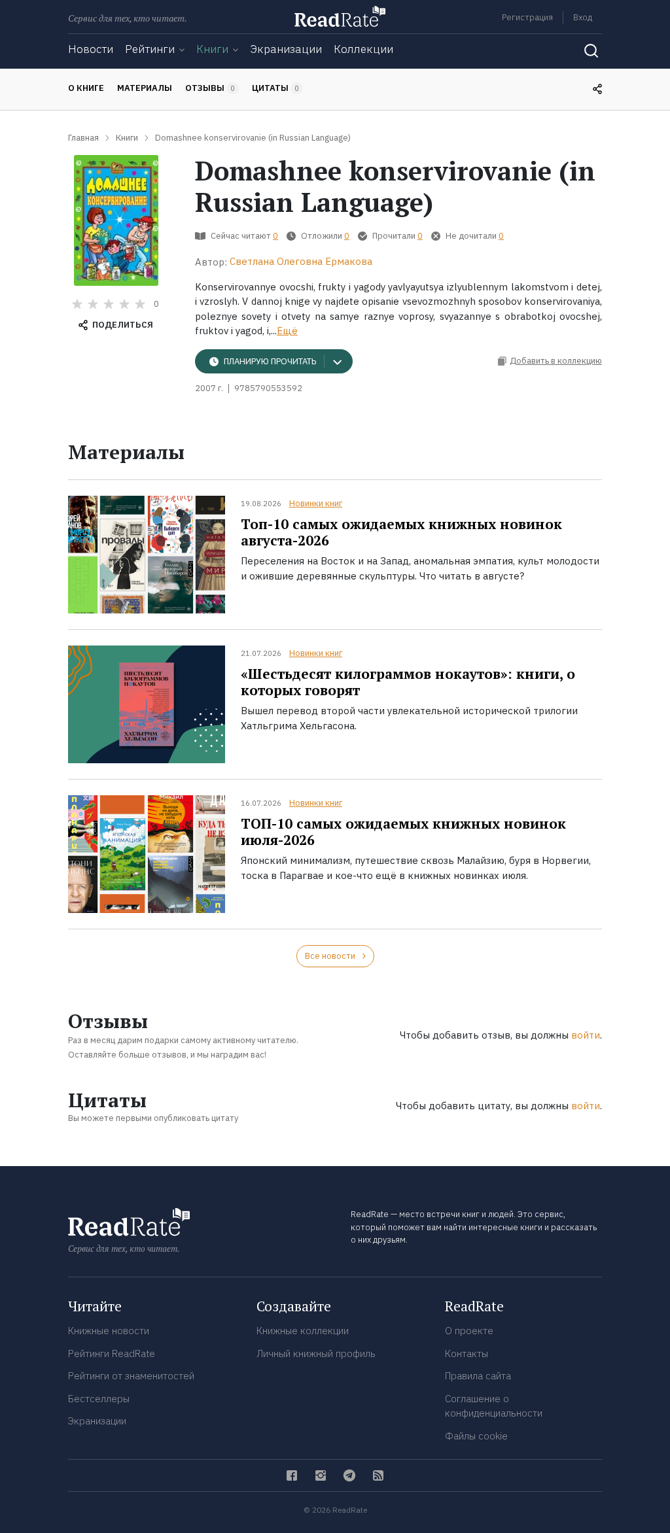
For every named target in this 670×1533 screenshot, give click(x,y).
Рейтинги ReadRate (111, 1353)
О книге (86, 88)
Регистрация (527, 17)
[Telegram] (349, 1475)
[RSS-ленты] (378, 1475)
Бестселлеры (99, 1398)
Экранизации (286, 49)
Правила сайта (478, 1375)
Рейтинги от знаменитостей (131, 1375)
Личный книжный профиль (316, 1353)
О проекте (469, 1330)
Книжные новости (108, 1330)
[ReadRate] (339, 16)
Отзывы (210, 88)
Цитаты (275, 88)
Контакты (466, 1353)
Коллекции (363, 49)
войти (585, 1035)
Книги (212, 49)
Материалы (144, 88)
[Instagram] (320, 1475)
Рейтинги (150, 49)
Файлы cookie (476, 1436)
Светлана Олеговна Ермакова (301, 261)
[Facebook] (291, 1475)
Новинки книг (315, 503)
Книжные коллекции (302, 1330)
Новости (90, 49)
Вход (582, 17)
